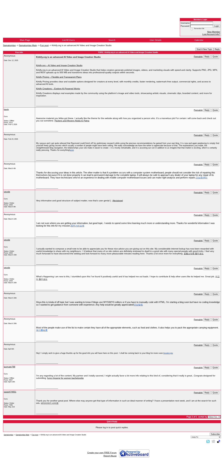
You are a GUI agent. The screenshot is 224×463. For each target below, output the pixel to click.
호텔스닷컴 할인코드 (194, 253)
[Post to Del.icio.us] (218, 441)
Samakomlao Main (28, 45)
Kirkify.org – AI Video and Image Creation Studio (59, 65)
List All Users (68, 40)
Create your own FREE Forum (102, 452)
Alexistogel (117, 200)
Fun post (44, 45)
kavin (6, 109)
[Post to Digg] (213, 441)
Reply (217, 49)
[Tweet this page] (208, 441)
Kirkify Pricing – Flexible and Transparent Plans (59, 77)
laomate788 (9, 367)
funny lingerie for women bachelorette (65, 378)
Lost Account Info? (211, 34)
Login (216, 26)
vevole (7, 191)
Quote (215, 56)
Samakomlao (9, 45)
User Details (155, 40)
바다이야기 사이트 (50, 403)
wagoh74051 (10, 392)
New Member (213, 32)
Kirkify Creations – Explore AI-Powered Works (58, 88)
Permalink (198, 57)
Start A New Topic (204, 49)
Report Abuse (110, 456)
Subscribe (215, 434)
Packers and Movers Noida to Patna (72, 120)
